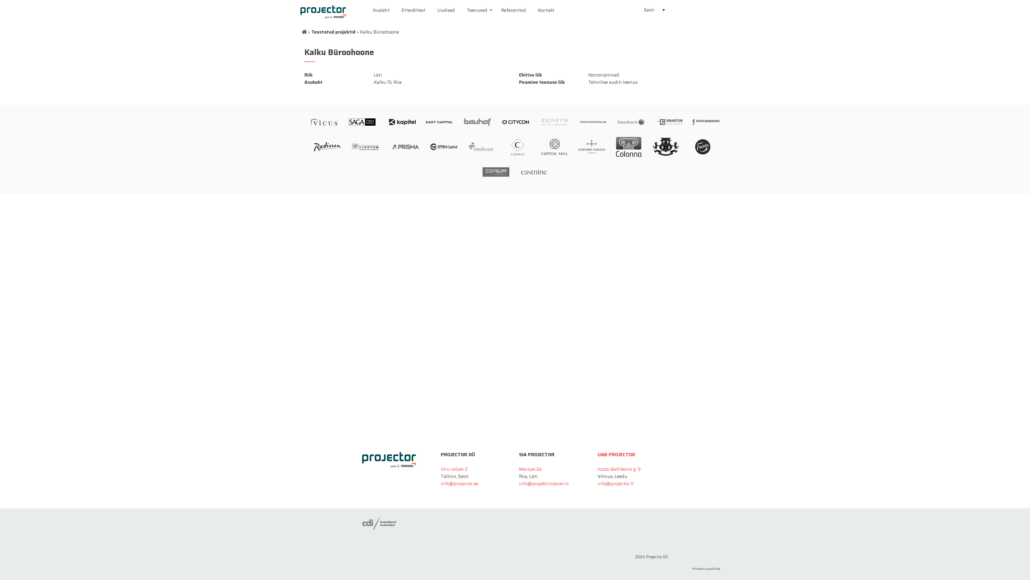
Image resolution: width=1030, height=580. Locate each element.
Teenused (477, 10)
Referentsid (513, 10)
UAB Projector (616, 454)
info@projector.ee (460, 483)
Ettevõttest (413, 10)
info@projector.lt (616, 483)
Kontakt (546, 10)
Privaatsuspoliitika (706, 568)
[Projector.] (304, 31)
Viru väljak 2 (454, 469)
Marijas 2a (530, 469)
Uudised (446, 10)
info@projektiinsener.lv (544, 483)
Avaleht (381, 10)
